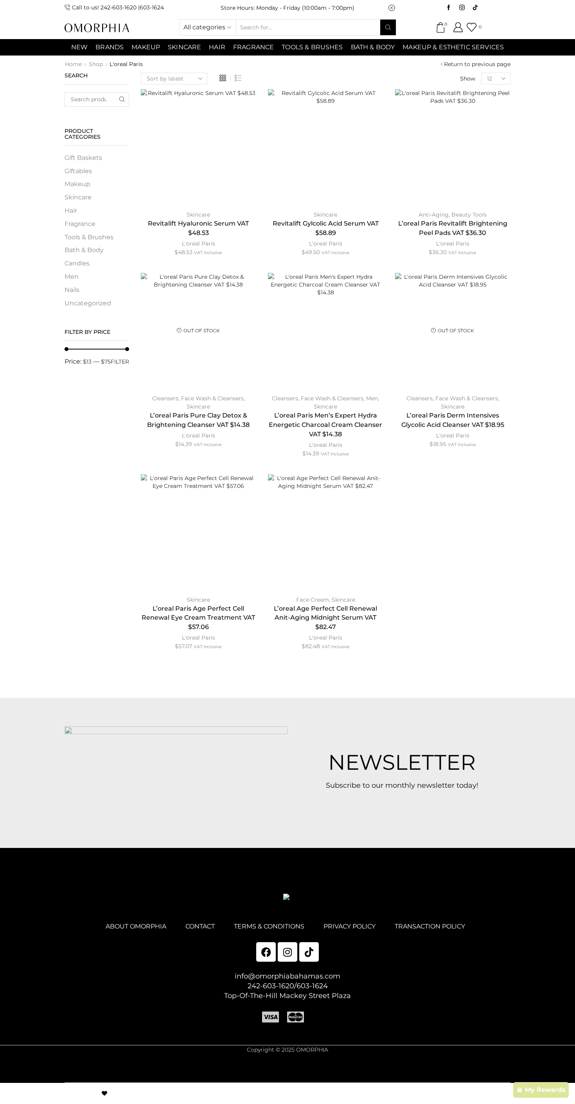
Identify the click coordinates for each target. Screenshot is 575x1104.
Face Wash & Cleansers (212, 398)
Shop (96, 64)
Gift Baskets (83, 157)
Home (73, 64)
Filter (120, 361)
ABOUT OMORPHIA (136, 926)
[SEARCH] (122, 99)
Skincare (198, 214)
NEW (79, 47)
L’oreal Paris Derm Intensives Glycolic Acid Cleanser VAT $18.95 (452, 420)
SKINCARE (184, 47)
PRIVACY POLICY (349, 926)
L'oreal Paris (198, 243)
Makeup (77, 184)
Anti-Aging (434, 214)
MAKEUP (145, 47)
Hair (217, 47)
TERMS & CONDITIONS (269, 926)
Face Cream (312, 599)
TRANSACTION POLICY (430, 926)
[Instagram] (462, 8)
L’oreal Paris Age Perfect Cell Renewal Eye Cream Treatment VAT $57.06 (198, 618)
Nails (72, 290)
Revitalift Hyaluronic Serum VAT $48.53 (198, 228)
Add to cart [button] (198, 150)
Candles (77, 263)
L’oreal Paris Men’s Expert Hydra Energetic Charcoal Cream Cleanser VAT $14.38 (325, 425)
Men (372, 398)
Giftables (78, 171)
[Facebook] (448, 8)
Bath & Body (373, 47)
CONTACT (200, 926)
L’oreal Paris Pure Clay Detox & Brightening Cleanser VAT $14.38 (198, 420)
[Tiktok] (475, 8)
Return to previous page (477, 64)
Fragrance (253, 47)
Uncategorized (88, 303)
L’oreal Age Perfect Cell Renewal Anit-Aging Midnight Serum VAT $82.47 (325, 618)
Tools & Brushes (312, 47)
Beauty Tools (469, 214)
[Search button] (388, 27)
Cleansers (165, 398)
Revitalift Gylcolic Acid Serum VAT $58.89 (326, 228)
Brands (109, 47)
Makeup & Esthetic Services (453, 47)
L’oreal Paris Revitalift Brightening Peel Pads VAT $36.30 (452, 228)
